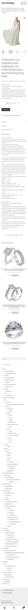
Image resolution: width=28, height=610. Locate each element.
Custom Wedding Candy (8, 590)
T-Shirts (10, 430)
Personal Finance (10, 537)
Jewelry (7, 450)
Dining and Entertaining (11, 506)
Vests (10, 442)
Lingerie (10, 426)
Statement (11, 461)
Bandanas (9, 568)
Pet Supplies (5, 561)
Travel (5, 393)
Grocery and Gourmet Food (8, 473)
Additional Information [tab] (6, 129)
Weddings (8, 382)
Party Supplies (7, 581)
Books (4, 369)
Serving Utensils (12, 515)
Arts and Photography (8, 371)
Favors (7, 497)
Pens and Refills (10, 559)
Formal (10, 417)
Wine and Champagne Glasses (15, 521)
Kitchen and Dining (8, 503)
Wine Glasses (13, 523)
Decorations (8, 495)
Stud (10, 457)
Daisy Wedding (7, 3)
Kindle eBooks (7, 530)
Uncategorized (6, 583)
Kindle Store (5, 528)
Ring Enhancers (12, 466)
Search (14, 608)
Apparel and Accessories (11, 565)
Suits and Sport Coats (11, 433)
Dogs (5, 563)
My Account (4, 608)
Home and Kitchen (6, 490)
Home (4, 8)
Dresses (3, 9)
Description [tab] (4, 122)
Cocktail (10, 415)
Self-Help (6, 388)
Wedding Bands (12, 468)
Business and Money (10, 532)
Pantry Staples (7, 475)
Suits (10, 437)
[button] (25, 18)
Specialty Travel (9, 395)
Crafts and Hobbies (10, 380)
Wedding (10, 419)
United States (13, 103)
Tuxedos (10, 439)
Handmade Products (7, 484)
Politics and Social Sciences (10, 384)
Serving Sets (11, 512)
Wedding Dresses (9, 9)
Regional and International (12, 541)
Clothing (22, 8)
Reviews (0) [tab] (4, 125)
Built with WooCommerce (7, 602)
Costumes (9, 570)
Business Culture (10, 534)
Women (18, 115)
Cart (21, 607)
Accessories (8, 402)
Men (19, 8)
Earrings (9, 455)
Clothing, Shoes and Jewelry (11, 8)
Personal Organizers (11, 554)
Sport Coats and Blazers (14, 435)
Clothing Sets (10, 408)
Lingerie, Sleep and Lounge (12, 424)
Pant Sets (11, 411)
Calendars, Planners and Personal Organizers (15, 552)
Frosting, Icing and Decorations (13, 479)
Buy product (6, 109)
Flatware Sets (11, 510)
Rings (8, 459)
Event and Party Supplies (9, 492)
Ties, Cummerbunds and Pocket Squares (15, 404)
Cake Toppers (11, 481)
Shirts (8, 428)
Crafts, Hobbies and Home (9, 377)
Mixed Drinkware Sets (13, 519)
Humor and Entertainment (11, 546)
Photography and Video (10, 373)
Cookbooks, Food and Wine (11, 539)
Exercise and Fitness (10, 576)
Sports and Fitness (8, 574)
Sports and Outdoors (7, 572)
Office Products (6, 548)
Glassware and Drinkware (12, 517)
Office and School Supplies (9, 550)
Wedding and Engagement (12, 464)
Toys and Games (6, 579)
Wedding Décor (9, 488)
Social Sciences (9, 386)
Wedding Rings (10, 470)
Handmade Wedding (8, 486)
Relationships (9, 391)
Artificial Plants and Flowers (12, 501)
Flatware (9, 508)
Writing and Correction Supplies (12, 557)
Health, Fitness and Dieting (11, 543)
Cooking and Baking (10, 477)
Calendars (6, 375)
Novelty (8, 526)
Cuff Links (9, 453)
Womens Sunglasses (7, 592)
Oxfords (9, 446)
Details (23, 81)
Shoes (7, 444)
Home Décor (6, 499)
